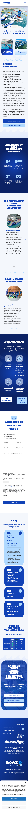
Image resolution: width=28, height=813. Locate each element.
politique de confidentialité (9, 486)
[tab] (7, 47)
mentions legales (20, 810)
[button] (25, 782)
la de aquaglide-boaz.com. (14, 490)
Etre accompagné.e (6, 399)
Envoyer (14, 503)
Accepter (14, 798)
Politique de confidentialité (10, 810)
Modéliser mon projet (14, 705)
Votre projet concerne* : (9, 434)
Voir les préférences (14, 807)
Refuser (14, 803)
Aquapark (5, 724)
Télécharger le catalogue (22, 400)
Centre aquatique (8, 727)
